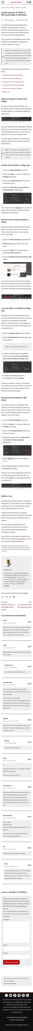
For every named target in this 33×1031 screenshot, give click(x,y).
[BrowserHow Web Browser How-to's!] (16, 2)
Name (5, 945)
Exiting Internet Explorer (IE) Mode (12, 88)
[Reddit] (13, 596)
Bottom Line (6, 92)
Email (5, 953)
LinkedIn (6, 585)
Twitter (20, 583)
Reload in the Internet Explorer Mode (13, 82)
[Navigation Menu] (2, 2)
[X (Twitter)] (2, 596)
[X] (6, 995)
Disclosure (4, 545)
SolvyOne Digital (20, 1019)
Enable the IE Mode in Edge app (12, 78)
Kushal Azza (11, 20)
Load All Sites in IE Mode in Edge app (13, 85)
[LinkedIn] (6, 596)
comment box (21, 539)
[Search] (27, 2)
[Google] (23, 995)
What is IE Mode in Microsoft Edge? (13, 75)
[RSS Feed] (27, 995)
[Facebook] (10, 596)
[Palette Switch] (30, 2)
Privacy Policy (12, 983)
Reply (30, 622)
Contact (12, 1017)
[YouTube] (10, 995)
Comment (6, 919)
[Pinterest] (14, 995)
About (8, 1017)
